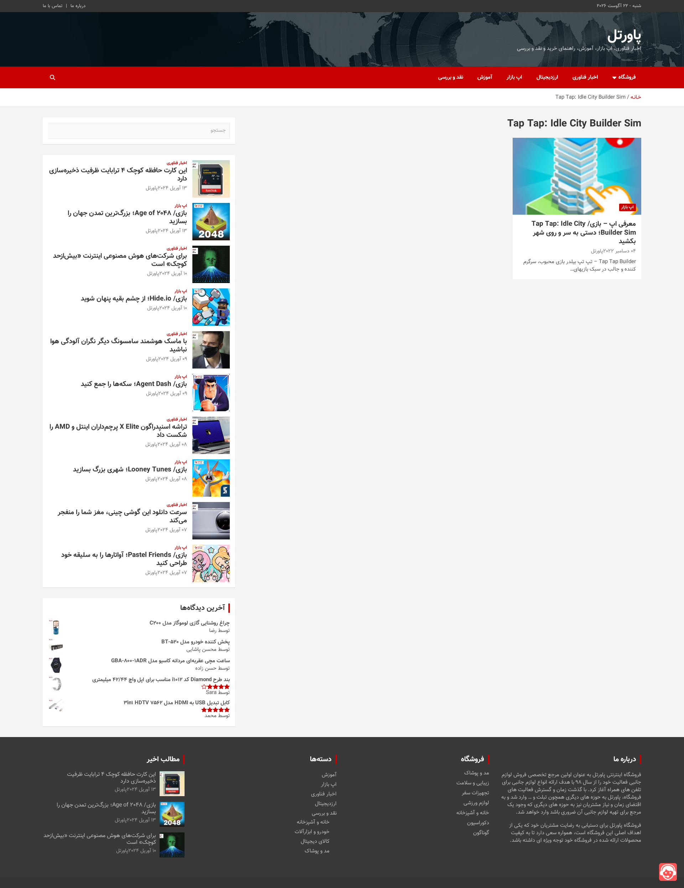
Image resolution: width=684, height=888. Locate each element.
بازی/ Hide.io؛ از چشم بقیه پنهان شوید (134, 299)
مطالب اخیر (163, 759)
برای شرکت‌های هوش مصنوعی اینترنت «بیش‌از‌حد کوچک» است (120, 260)
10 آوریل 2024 (173, 274)
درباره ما (78, 6)
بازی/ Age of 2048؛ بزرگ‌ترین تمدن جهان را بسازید (127, 217)
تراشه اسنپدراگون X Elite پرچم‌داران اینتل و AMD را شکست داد (118, 431)
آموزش (484, 77)
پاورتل (624, 36)
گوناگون (481, 833)
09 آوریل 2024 (172, 359)
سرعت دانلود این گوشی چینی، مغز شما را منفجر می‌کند (122, 516)
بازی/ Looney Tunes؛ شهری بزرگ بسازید (130, 470)
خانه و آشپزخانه (472, 813)
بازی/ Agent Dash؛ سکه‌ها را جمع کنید (134, 384)
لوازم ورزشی (476, 803)
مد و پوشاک (476, 773)
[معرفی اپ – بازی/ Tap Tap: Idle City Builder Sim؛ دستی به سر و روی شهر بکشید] (577, 176)
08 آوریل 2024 (172, 445)
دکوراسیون (478, 823)
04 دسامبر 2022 (619, 251)
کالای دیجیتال (315, 841)
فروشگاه (627, 77)
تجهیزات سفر (475, 793)
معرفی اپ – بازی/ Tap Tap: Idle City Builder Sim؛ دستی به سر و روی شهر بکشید (584, 233)
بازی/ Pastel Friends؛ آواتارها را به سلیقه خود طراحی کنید (124, 559)
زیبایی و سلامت (472, 783)
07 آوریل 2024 (172, 530)
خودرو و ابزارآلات (312, 832)
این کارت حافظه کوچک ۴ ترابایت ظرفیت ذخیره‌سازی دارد (118, 175)
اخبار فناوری (585, 77)
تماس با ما (52, 6)
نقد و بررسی (450, 77)
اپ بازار (514, 77)
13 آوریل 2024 (172, 188)
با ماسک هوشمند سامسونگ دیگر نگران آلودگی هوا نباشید (118, 345)
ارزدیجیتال (547, 77)
